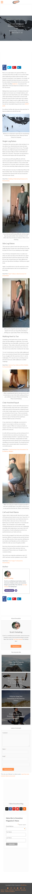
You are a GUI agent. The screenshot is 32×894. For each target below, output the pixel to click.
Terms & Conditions (10, 891)
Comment (5, 732)
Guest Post (17, 890)
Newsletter (23, 890)
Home (2, 890)
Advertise (11, 890)
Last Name (9, 837)
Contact (6, 890)
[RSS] (24, 808)
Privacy (2, 891)
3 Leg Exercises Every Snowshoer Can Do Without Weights (16, 716)
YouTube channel (17, 639)
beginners (15, 83)
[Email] (16, 590)
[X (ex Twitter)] (21, 808)
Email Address (15, 826)
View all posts (16, 646)
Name (4, 749)
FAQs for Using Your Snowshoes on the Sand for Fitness (16, 698)
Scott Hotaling (14, 30)
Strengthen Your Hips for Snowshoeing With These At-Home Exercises (16, 681)
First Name (9, 832)
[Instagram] (6, 808)
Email (4, 756)
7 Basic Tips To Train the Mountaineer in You (16, 663)
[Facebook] (10, 808)
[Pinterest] (14, 808)
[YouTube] (17, 808)
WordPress (23, 885)
